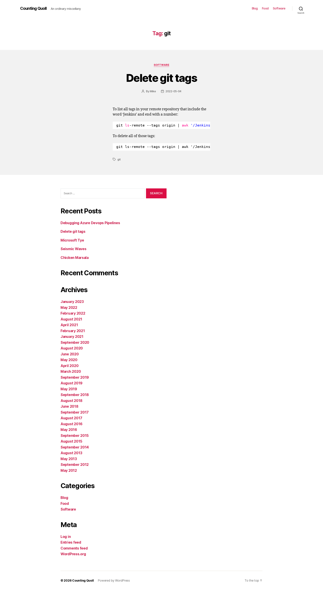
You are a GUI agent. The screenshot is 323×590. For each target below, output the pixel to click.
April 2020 (69, 366)
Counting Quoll (33, 8)
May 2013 (69, 459)
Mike (153, 91)
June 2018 (69, 406)
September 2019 (75, 377)
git (119, 159)
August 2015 (71, 441)
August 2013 (71, 453)
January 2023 (72, 302)
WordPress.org (73, 554)
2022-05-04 (173, 91)
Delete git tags (161, 77)
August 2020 (72, 348)
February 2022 (73, 313)
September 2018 (75, 395)
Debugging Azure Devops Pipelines (90, 223)
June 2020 (70, 354)
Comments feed (74, 548)
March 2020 (71, 371)
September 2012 (75, 464)
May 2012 (69, 470)
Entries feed (71, 542)
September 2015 (75, 435)
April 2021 (69, 325)
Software (279, 8)
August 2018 (71, 401)
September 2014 (75, 447)
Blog (255, 8)
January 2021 (72, 336)
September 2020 (75, 342)
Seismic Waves (73, 249)
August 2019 (71, 383)
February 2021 (73, 331)
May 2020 (69, 360)
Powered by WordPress (114, 580)
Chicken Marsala (75, 258)
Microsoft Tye (72, 240)
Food (265, 8)
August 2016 (71, 424)
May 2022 (69, 307)
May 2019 (69, 389)
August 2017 (71, 418)
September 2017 (75, 412)
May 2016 (69, 430)
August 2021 (71, 319)
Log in (66, 537)
